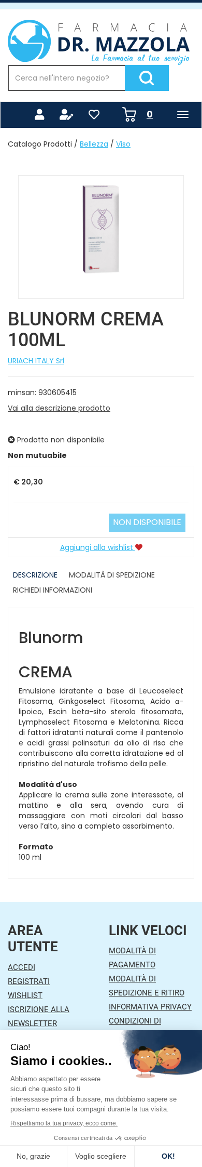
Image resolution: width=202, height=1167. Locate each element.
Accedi (21, 967)
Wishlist (25, 995)
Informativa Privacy (150, 1007)
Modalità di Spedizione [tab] (112, 575)
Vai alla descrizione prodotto (59, 408)
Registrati (29, 981)
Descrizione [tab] (35, 575)
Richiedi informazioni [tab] (52, 590)
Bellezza (94, 144)
